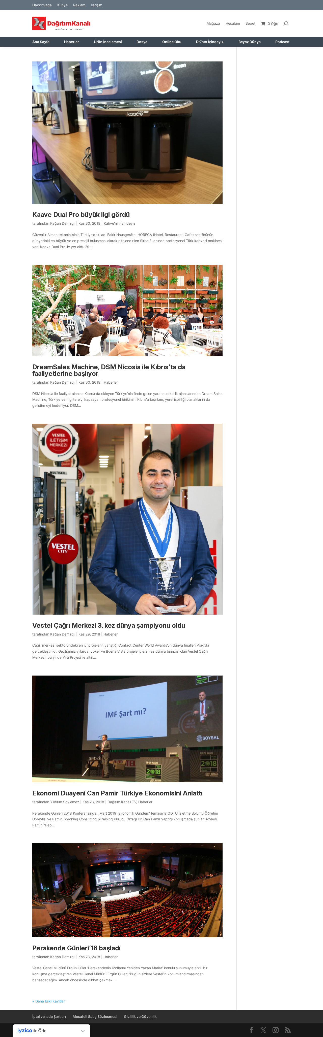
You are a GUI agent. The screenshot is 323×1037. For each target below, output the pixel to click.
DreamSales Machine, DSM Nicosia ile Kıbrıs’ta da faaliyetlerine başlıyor (108, 370)
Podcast (282, 42)
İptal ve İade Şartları (49, 1016)
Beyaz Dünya (249, 42)
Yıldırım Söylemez (64, 802)
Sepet (250, 23)
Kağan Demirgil (62, 223)
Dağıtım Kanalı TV (121, 802)
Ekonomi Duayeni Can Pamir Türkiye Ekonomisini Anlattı (117, 793)
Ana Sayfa (40, 42)
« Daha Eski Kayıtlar (48, 1001)
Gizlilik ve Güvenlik (140, 1016)
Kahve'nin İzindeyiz (120, 223)
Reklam (79, 5)
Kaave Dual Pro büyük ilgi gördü (81, 214)
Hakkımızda (42, 5)
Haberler (71, 42)
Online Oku (171, 42)
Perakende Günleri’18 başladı (76, 948)
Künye (62, 5)
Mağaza (213, 23)
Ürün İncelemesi (108, 42)
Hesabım (233, 23)
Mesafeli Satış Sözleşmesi (95, 1016)
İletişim (96, 5)
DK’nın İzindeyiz (210, 42)
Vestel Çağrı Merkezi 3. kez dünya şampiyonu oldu (108, 625)
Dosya (142, 42)
